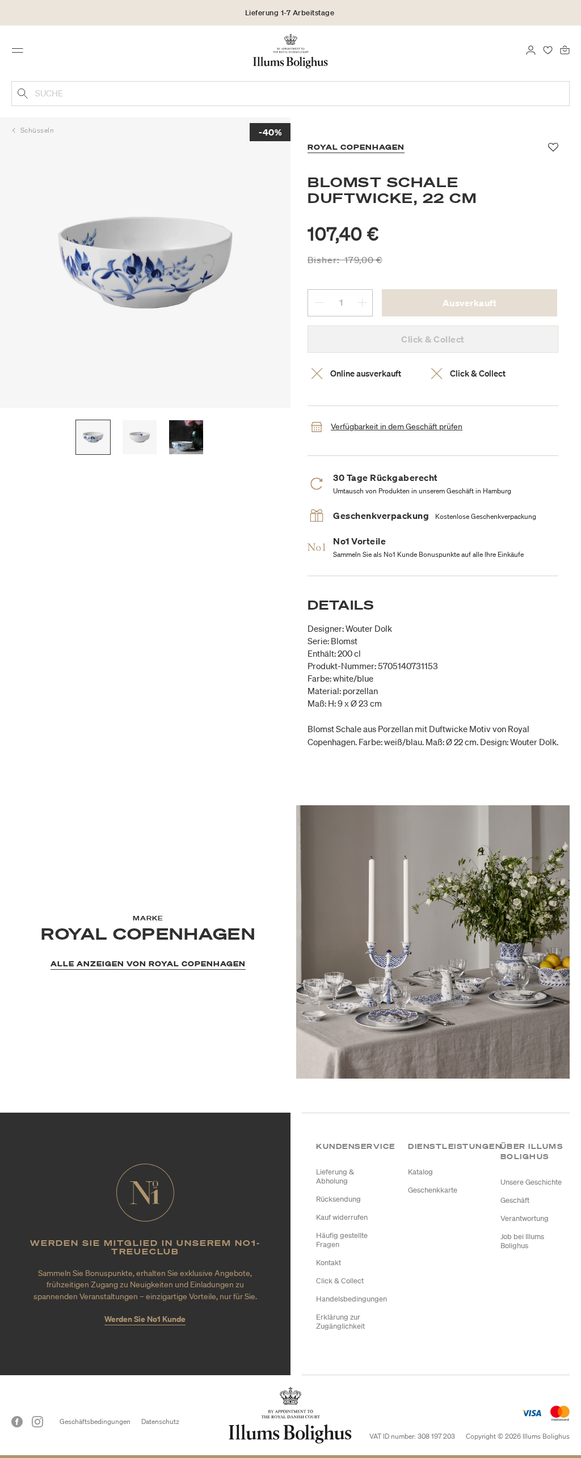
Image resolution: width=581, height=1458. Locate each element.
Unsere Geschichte (531, 1182)
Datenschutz (160, 1421)
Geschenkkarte (432, 1190)
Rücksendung (338, 1199)
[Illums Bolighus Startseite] (291, 50)
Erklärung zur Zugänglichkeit (340, 1321)
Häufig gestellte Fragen (342, 1240)
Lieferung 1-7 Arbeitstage (290, 13)
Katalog (420, 1172)
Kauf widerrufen (342, 1217)
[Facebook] (17, 1421)
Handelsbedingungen (351, 1299)
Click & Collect (340, 1281)
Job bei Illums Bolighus (522, 1241)
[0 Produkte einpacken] (565, 49)
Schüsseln (37, 130)
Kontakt (328, 1262)
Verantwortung (524, 1218)
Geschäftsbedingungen (95, 1421)
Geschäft (514, 1200)
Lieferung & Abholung (335, 1176)
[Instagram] (37, 1421)
